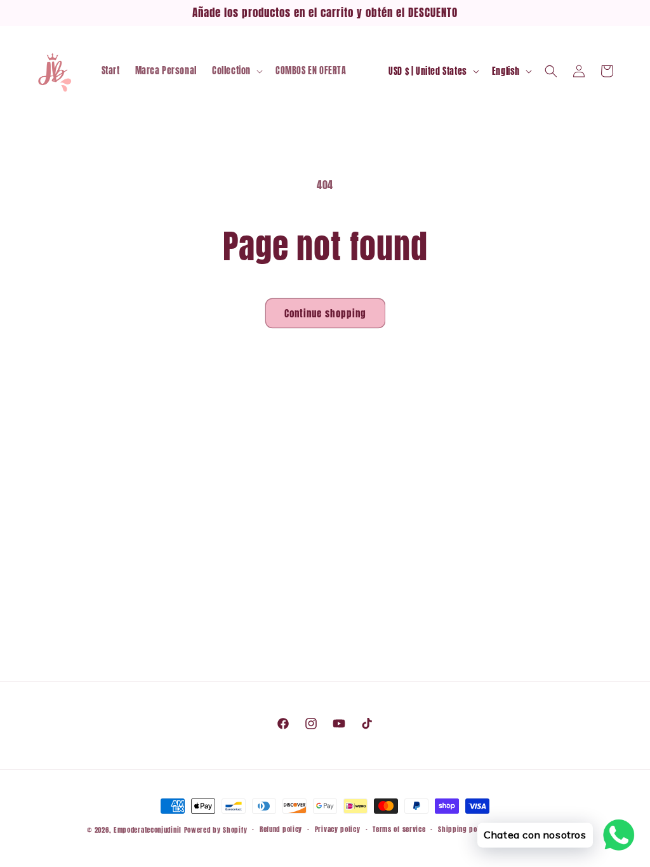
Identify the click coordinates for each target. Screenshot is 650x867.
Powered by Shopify (216, 829)
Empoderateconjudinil (148, 829)
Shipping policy (463, 829)
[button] (236, 71)
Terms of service (399, 829)
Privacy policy (338, 829)
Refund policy (281, 829)
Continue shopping (325, 313)
